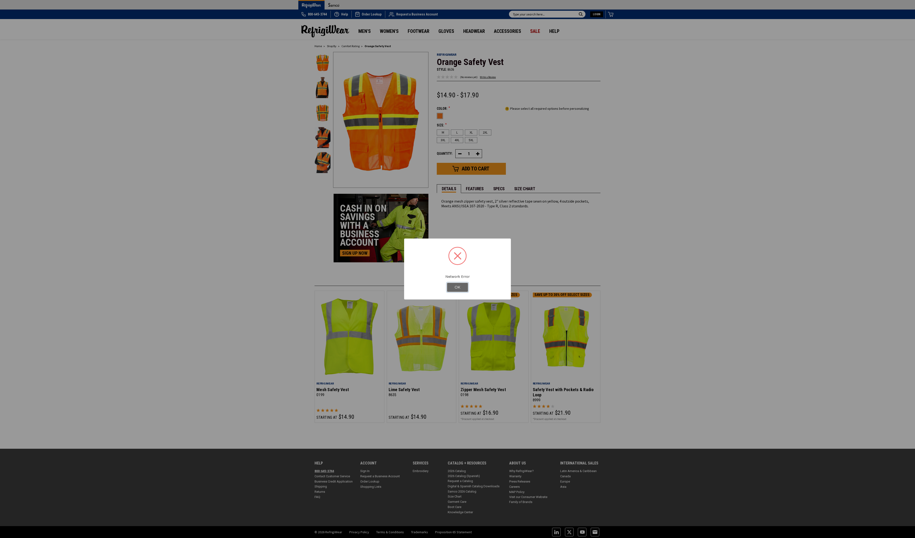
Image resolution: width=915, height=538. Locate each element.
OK (457, 287)
